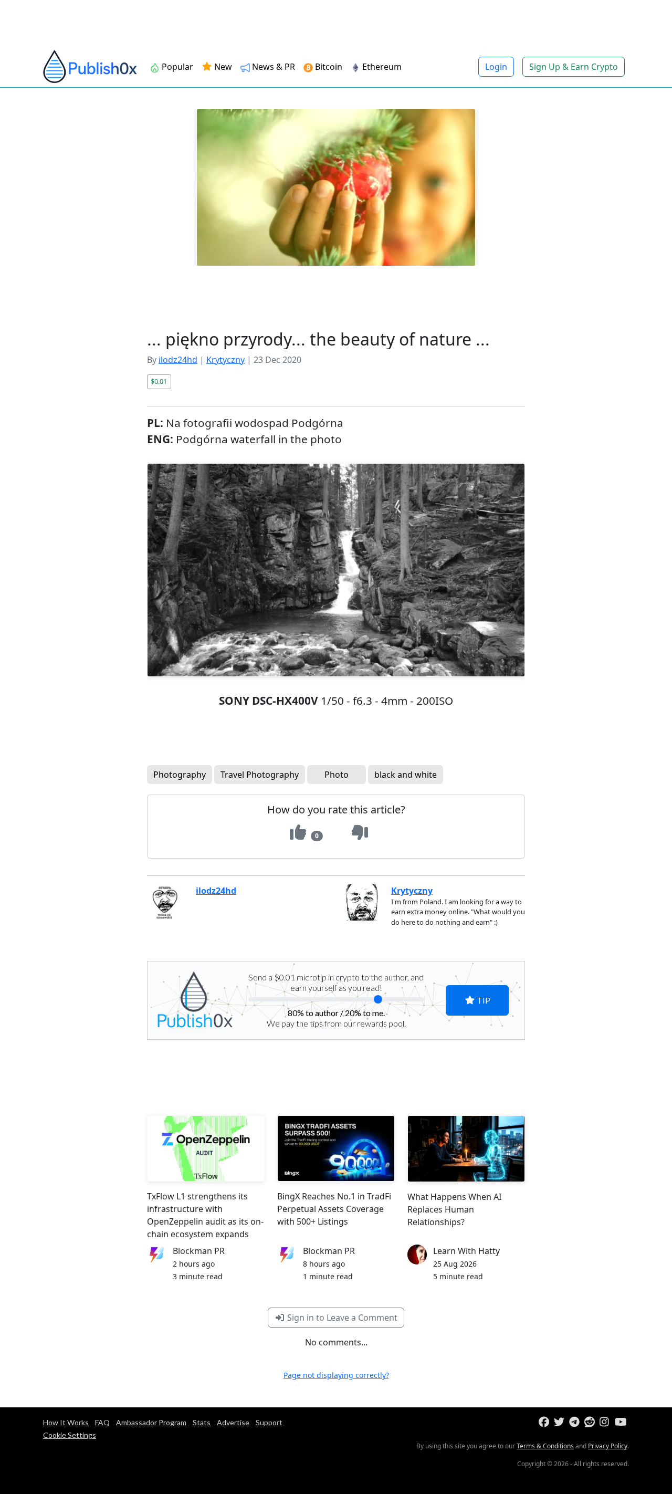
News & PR (272, 66)
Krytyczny (225, 359)
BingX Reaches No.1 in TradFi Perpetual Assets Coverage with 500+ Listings (334, 1208)
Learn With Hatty (466, 1251)
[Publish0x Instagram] (606, 1422)
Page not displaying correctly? (336, 1375)
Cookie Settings (69, 1434)
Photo (336, 774)
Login (496, 66)
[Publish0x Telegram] (575, 1422)
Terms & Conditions (545, 1445)
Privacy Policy (607, 1445)
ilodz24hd (178, 359)
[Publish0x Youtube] (621, 1422)
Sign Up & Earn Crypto (573, 66)
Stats (202, 1422)
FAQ (102, 1422)
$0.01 (159, 381)
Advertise (233, 1422)
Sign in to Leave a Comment (341, 1317)
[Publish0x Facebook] (545, 1422)
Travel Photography (259, 774)
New (222, 66)
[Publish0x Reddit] (590, 1422)
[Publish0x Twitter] (560, 1422)
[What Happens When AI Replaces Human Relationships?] (466, 1148)
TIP (482, 1000)
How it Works (66, 1422)
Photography (179, 774)
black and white (405, 774)
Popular (176, 66)
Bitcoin (327, 66)
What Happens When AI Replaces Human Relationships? (454, 1209)
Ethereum (381, 66)
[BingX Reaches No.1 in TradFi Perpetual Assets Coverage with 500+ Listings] (336, 1148)
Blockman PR (199, 1251)
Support (269, 1422)
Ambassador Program (151, 1422)
